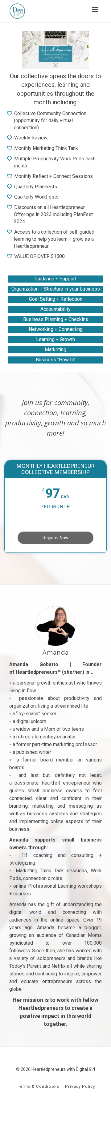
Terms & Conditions (38, 1086)
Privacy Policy (80, 1086)
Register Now (55, 537)
